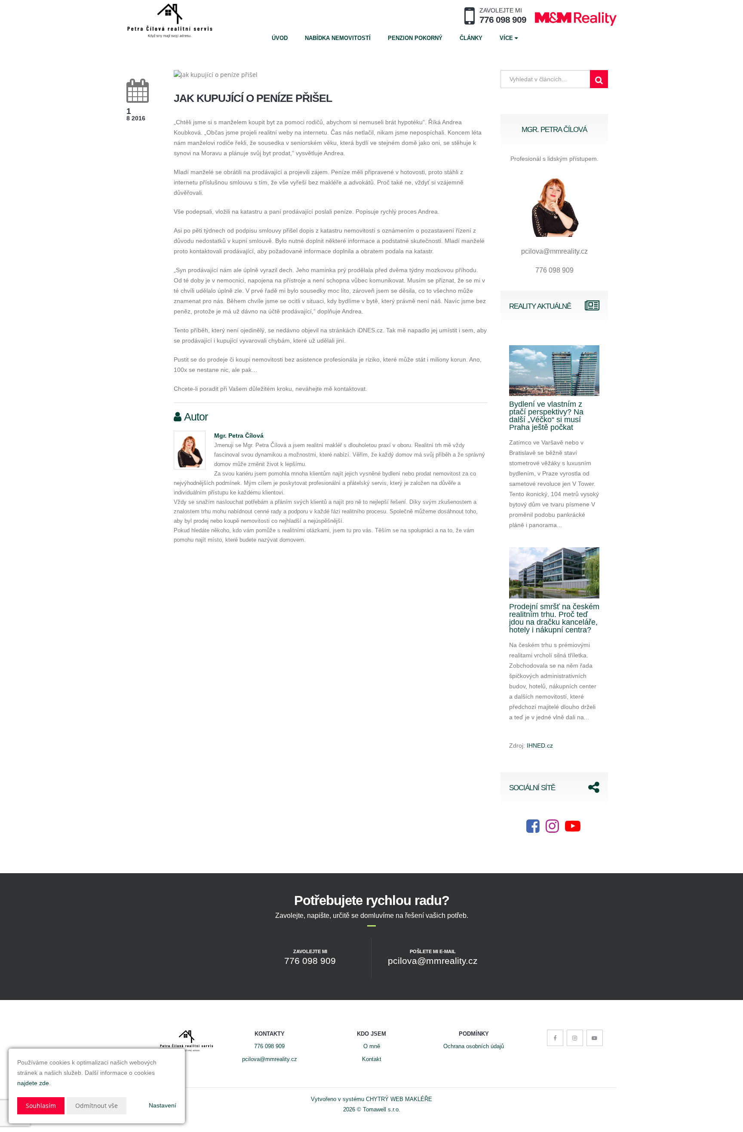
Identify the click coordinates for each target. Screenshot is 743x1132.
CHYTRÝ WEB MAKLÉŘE (399, 1099)
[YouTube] (572, 829)
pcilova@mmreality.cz (269, 1059)
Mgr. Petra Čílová (239, 435)
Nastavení (162, 1105)
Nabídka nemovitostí (338, 38)
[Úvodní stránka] (169, 20)
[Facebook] (533, 829)
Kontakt (371, 1059)
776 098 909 (269, 1046)
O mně (371, 1046)
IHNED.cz (540, 745)
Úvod (280, 38)
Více (507, 38)
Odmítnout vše (96, 1105)
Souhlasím (41, 1105)
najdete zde (33, 1083)
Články (471, 38)
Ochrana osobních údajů (473, 1046)
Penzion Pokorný (415, 38)
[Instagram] (552, 829)
